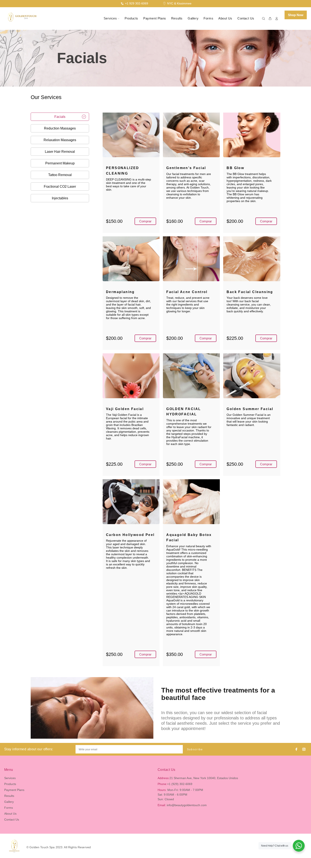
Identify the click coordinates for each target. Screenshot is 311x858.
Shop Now (295, 15)
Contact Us (11, 819)
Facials (59, 116)
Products (10, 784)
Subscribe (195, 749)
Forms (8, 807)
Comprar (145, 221)
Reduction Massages (60, 128)
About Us (10, 813)
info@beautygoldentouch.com (187, 805)
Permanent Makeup (60, 163)
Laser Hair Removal (60, 151)
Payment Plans (14, 790)
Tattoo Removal (60, 175)
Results (9, 795)
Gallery (9, 801)
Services (10, 778)
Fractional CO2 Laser (60, 186)
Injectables (60, 198)
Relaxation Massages (60, 140)
